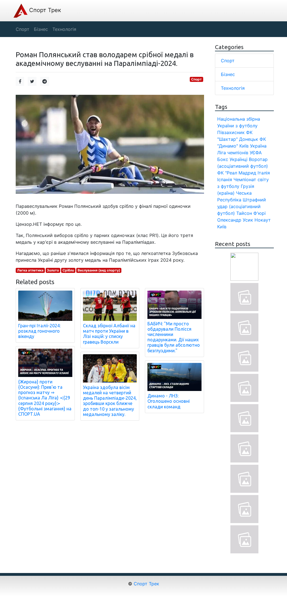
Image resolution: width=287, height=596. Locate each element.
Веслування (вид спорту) (99, 270)
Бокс (222, 159)
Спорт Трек (44, 10)
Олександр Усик (235, 220)
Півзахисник (231, 132)
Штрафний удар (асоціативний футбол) (241, 206)
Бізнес (228, 74)
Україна (258, 146)
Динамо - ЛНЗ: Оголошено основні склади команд (168, 401)
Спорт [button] (22, 29)
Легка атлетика (30, 270)
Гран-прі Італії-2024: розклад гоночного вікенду (39, 331)
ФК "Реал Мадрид (236, 173)
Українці (238, 159)
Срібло (68, 270)
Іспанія (224, 179)
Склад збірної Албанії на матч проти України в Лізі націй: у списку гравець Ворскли (109, 333)
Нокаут (262, 220)
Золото (53, 270)
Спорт (196, 79)
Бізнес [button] (41, 29)
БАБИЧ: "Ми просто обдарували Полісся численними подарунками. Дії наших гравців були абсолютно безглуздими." (173, 337)
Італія (264, 173)
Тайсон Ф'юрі (251, 213)
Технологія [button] (64, 29)
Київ (221, 226)
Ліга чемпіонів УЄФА (239, 152)
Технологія (233, 88)
